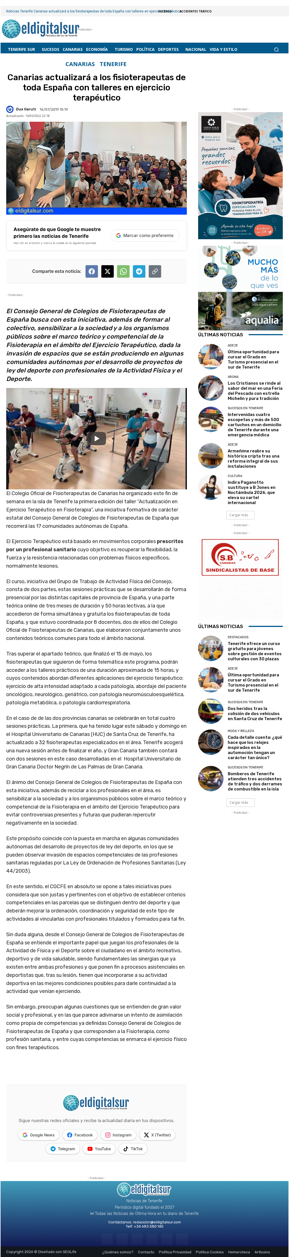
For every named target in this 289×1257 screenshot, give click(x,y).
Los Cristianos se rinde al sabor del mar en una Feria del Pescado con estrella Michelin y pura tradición (255, 391)
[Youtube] (181, 1239)
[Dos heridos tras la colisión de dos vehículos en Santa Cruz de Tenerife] (211, 711)
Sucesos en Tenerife (245, 408)
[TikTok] (151, 1239)
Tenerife (113, 64)
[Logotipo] (40, 29)
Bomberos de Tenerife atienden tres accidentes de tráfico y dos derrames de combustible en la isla (255, 781)
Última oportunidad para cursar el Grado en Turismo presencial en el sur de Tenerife (253, 359)
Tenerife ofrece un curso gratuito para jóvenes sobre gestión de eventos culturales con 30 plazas (255, 651)
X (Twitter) (161, 1134)
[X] (166, 1239)
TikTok (137, 1148)
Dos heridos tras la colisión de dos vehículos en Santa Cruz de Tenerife (255, 713)
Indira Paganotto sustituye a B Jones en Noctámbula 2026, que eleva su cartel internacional (251, 492)
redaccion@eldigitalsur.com (157, 1222)
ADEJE (233, 345)
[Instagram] (122, 1239)
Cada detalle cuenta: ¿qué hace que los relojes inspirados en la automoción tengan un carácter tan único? (255, 747)
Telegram (66, 1148)
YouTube (103, 1148)
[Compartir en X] (107, 271)
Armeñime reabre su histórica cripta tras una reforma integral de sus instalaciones (253, 458)
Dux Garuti (26, 109)
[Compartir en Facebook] (92, 271)
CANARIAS (80, 64)
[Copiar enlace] (155, 271)
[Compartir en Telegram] (139, 271)
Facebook (84, 1134)
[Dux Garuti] (10, 109)
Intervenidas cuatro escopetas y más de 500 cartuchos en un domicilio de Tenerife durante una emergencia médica (254, 424)
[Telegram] (137, 1239)
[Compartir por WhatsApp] (123, 271)
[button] (276, 49)
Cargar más (238, 515)
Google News (42, 1134)
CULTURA (235, 476)
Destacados (238, 637)
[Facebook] (106, 1239)
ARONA (233, 376)
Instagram (122, 1134)
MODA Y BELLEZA (241, 731)
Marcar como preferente (148, 235)
